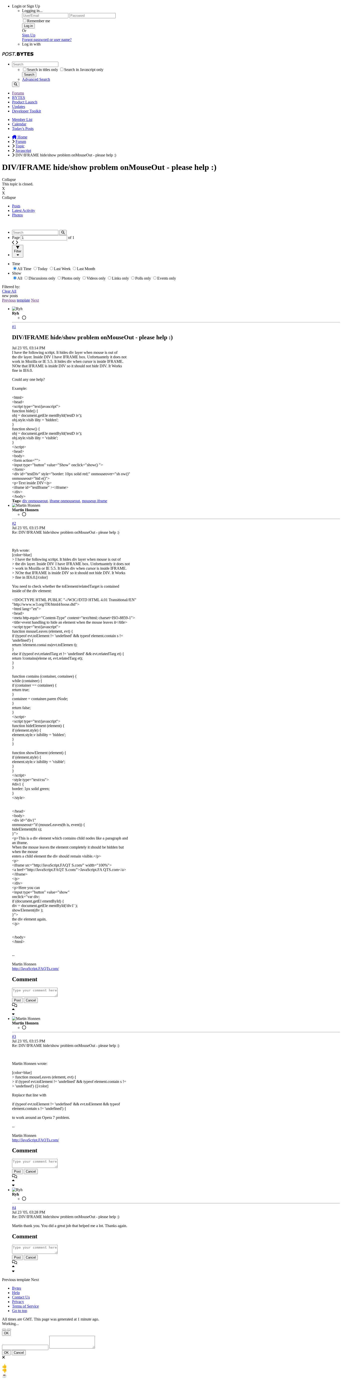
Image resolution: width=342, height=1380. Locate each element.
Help (16, 1293)
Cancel (31, 1000)
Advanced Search (36, 79)
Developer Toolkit (26, 111)
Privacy (18, 1302)
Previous (9, 300)
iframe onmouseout (65, 501)
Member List (22, 119)
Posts (16, 206)
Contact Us (21, 1297)
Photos (17, 215)
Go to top (19, 1311)
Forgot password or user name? (47, 39)
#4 (14, 1208)
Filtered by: (11, 287)
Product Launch (24, 102)
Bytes (16, 1288)
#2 (14, 523)
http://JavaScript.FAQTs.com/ (35, 968)
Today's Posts (23, 128)
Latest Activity (23, 210)
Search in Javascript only (83, 69)
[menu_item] (171, 1366)
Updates (18, 106)
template (23, 300)
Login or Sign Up (26, 6)
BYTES (18, 97)
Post (17, 1000)
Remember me (38, 21)
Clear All (9, 291)
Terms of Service (25, 1306)
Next (35, 300)
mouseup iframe (94, 501)
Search (29, 74)
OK (6, 1333)
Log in (28, 26)
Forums (18, 93)
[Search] (15, 84)
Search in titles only (42, 69)
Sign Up (28, 35)
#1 (14, 327)
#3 (14, 1036)
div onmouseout (35, 501)
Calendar (19, 124)
